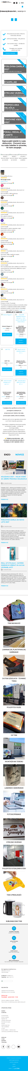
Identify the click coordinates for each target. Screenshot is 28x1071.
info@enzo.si (10, 975)
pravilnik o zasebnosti (14, 1062)
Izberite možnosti (21, 372)
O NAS (3, 1039)
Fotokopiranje (4, 1015)
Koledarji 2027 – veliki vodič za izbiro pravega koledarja (14, 478)
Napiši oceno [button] (4, 181)
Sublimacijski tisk (5, 1025)
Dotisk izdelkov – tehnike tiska (8, 1030)
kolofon (14, 1064)
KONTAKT (3, 1040)
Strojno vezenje (5, 1017)
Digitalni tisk (4, 1018)
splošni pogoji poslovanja (14, 1060)
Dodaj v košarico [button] (21, 341)
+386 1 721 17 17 (9, 977)
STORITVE (3, 1012)
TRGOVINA (4, 1042)
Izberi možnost (7, 334)
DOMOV (3, 1011)
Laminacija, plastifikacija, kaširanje (9, 1031)
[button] (16, 19)
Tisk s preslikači (5, 1026)
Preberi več (22, 310)
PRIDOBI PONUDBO (10, 53)
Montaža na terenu (5, 1022)
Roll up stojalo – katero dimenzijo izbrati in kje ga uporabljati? (12, 565)
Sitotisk (3, 1023)
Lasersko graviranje (6, 1020)
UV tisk (3, 1028)
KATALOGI (3, 1037)
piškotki (14, 1066)
